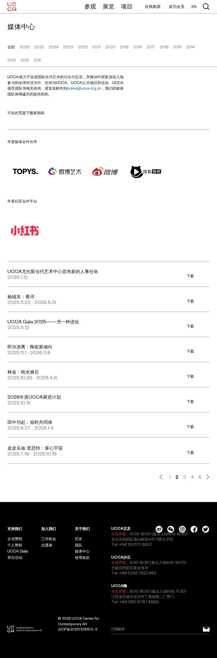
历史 (78, 539)
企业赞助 (14, 539)
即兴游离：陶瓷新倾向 (29, 346)
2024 (54, 47)
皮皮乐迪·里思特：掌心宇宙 (35, 448)
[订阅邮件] (206, 629)
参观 (90, 6)
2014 (190, 47)
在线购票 (153, 6)
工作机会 (48, 539)
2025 (39, 47)
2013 (11, 60)
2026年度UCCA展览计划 (34, 397)
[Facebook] (194, 529)
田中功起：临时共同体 (29, 422)
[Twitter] (205, 529)
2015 (177, 47)
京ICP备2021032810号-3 (77, 629)
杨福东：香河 (20, 296)
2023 (68, 47)
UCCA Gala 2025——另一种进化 (43, 321)
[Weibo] (159, 529)
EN (194, 6)
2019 (124, 47)
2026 (25, 47)
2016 (164, 47)
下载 (190, 276)
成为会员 (176, 6)
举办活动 (14, 557)
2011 (37, 60)
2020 (110, 47)
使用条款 (82, 557)
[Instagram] (182, 529)
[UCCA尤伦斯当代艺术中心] (11, 6)
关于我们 (82, 529)
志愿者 (46, 545)
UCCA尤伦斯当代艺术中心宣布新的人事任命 (52, 271)
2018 (137, 47)
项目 (127, 6)
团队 (78, 545)
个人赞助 (14, 545)
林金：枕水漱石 (23, 372)
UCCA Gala (17, 551)
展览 (108, 6)
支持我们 (14, 529)
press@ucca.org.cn (84, 88)
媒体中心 (82, 551)
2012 (25, 60)
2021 (96, 47)
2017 (151, 47)
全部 (11, 47)
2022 (83, 47)
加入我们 (48, 529)
